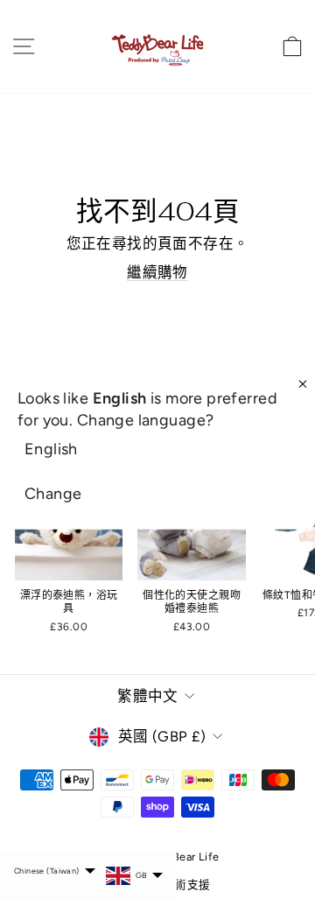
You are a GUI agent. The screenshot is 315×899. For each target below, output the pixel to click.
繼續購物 (157, 272)
